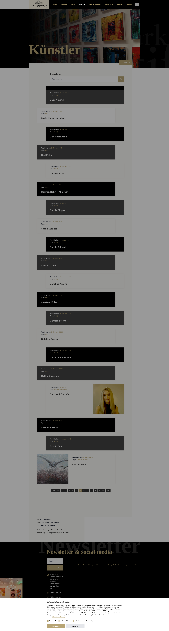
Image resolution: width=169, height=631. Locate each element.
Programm (64, 4)
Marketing (89, 621)
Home (55, 4)
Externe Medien (66, 621)
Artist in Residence (95, 4)
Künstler (82, 4)
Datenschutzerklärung (58, 617)
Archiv (73, 4)
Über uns (120, 4)
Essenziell (52, 621)
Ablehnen (75, 626)
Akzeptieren (56, 626)
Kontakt (129, 4)
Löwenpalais (109, 4)
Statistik (79, 621)
